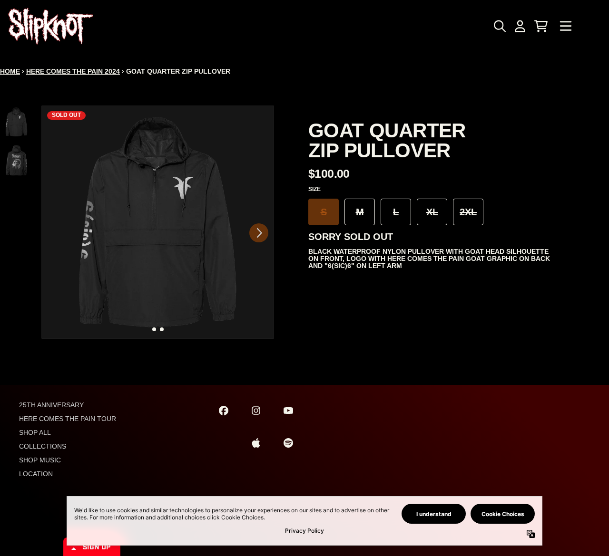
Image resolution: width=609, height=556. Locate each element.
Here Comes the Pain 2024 (73, 71)
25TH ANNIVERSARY (51, 405)
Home (10, 71)
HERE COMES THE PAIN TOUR (67, 418)
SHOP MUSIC (40, 460)
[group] (16, 121)
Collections (42, 446)
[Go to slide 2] (162, 329)
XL (432, 212)
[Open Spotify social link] (288, 442)
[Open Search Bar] (499, 26)
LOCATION (36, 474)
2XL (468, 212)
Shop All (35, 432)
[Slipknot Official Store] (50, 26)
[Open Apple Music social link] (256, 442)
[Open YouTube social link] (288, 410)
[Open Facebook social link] (223, 410)
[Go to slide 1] (154, 329)
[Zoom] (157, 222)
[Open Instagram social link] (256, 410)
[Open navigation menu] (565, 26)
